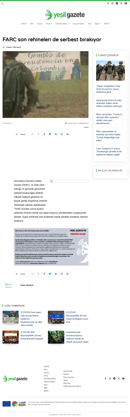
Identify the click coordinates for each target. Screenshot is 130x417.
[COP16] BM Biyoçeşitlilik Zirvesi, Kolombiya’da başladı (32, 335)
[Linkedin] (55, 134)
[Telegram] (116, 3)
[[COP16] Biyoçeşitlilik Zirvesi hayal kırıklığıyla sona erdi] (56, 317)
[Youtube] (125, 3)
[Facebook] (108, 3)
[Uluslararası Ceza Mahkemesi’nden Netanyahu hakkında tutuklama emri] (110, 70)
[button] (2, 3)
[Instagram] (112, 3)
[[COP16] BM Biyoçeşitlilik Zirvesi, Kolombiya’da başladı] (11, 337)
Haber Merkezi (13, 47)
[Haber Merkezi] (4, 47)
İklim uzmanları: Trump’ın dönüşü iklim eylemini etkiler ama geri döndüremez (109, 119)
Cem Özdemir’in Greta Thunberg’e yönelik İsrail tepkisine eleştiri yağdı (108, 151)
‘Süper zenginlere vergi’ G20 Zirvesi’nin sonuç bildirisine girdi (108, 89)
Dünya (86, 127)
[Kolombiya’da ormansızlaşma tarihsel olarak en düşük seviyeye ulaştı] (56, 337)
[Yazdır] (67, 134)
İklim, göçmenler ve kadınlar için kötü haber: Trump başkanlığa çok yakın (108, 136)
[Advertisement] (51, 158)
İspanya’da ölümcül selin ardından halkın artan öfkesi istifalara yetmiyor (109, 103)
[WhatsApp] (32, 134)
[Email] (61, 134)
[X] (121, 3)
